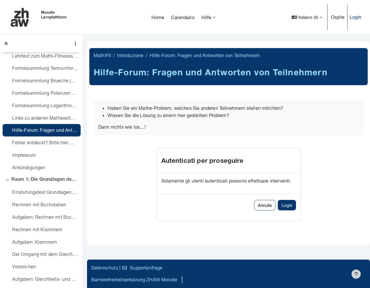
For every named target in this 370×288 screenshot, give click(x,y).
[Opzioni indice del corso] (75, 43)
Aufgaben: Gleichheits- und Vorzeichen (45, 279)
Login (356, 17)
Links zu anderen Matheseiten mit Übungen (45, 118)
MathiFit (102, 55)
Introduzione (130, 55)
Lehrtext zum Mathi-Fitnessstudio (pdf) (45, 56)
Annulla (265, 205)
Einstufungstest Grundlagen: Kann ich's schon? (45, 192)
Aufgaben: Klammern (34, 242)
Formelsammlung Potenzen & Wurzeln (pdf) (45, 93)
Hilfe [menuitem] (206, 17)
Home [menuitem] (157, 17)
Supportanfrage (146, 267)
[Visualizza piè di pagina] (356, 274)
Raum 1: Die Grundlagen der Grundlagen (44, 180)
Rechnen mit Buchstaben (39, 204)
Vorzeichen (24, 266)
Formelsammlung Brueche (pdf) (45, 80)
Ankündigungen (28, 167)
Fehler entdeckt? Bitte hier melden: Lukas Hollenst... (45, 142)
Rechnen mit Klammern (37, 229)
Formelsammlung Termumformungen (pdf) (45, 68)
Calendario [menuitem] (183, 17)
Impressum (24, 155)
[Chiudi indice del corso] (6, 43)
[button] (307, 17)
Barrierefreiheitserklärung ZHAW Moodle (134, 279)
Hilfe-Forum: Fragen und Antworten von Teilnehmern (45, 130)
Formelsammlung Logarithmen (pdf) (45, 105)
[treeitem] (41, 87)
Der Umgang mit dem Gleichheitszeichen (45, 254)
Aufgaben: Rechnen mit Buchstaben (45, 217)
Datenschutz (104, 267)
